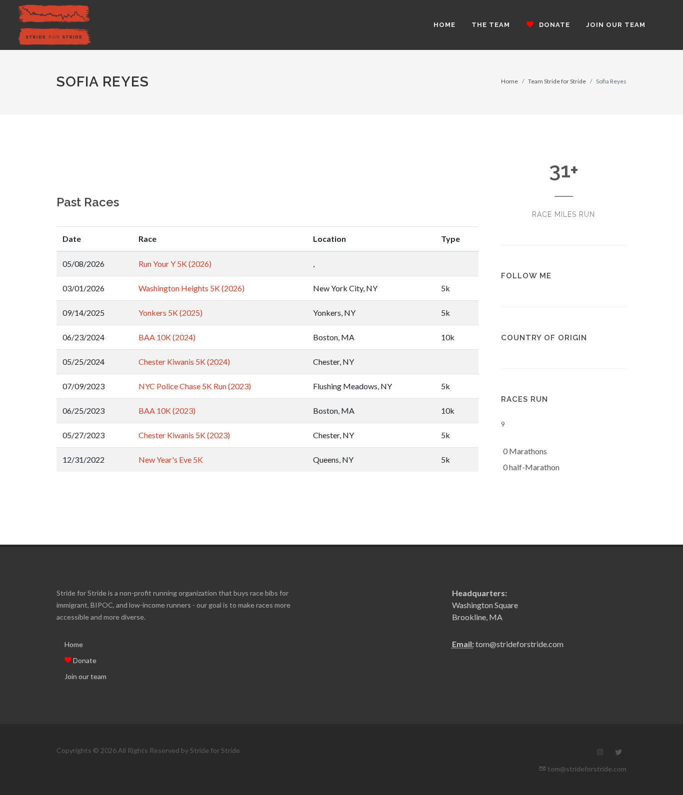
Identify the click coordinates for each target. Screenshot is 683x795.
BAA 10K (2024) (167, 337)
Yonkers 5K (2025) (170, 312)
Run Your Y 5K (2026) (175, 263)
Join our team (85, 676)
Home (509, 81)
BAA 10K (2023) (167, 410)
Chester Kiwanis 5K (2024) (184, 361)
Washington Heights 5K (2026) (191, 288)
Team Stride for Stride (557, 81)
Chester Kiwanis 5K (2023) (184, 435)
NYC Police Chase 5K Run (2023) (194, 386)
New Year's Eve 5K (170, 459)
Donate (84, 660)
